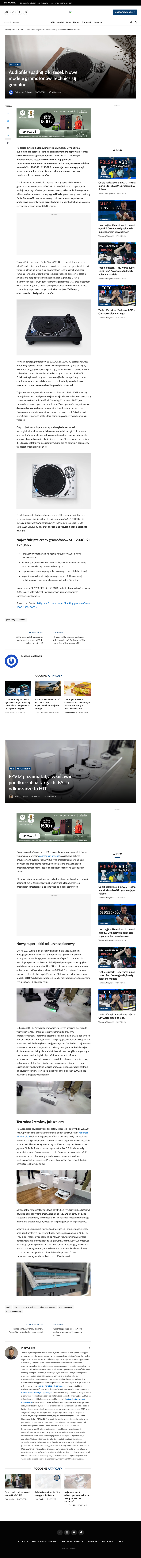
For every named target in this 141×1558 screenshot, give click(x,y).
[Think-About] (70, 12)
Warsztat (86, 22)
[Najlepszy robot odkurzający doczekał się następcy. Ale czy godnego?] (77, 1481)
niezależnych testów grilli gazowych (36, 1392)
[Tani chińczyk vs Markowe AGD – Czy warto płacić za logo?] (117, 295)
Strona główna (10, 29)
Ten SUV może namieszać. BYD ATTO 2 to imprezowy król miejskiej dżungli (47, 704)
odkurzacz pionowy (48, 1307)
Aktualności (23, 769)
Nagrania (105, 177)
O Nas (120, 1541)
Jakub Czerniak (41, 712)
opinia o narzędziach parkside (50, 1386)
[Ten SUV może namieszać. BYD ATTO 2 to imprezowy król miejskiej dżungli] (48, 688)
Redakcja (23, 1541)
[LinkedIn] (8, 135)
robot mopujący (65, 1307)
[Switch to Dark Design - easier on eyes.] (131, 22)
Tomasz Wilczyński (105, 193)
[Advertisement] (54, 235)
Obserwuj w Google (125, 12)
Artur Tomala (10, 712)
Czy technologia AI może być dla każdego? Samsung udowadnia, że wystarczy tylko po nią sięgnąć (17, 704)
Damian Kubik (70, 712)
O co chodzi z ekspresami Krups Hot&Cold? (17, 1494)
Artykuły (21, 29)
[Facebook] (8, 114)
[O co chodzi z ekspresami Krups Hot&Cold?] (18, 1481)
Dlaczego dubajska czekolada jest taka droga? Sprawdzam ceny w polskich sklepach (77, 704)
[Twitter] (8, 121)
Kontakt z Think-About (100, 1541)
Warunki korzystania (44, 1541)
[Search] (135, 22)
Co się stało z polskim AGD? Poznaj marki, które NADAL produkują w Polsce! (117, 186)
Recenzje (97, 22)
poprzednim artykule (49, 856)
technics (22, 619)
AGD (53, 22)
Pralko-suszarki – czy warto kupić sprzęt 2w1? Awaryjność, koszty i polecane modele (116, 271)
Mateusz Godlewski (25, 92)
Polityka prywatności (71, 1541)
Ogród (60, 22)
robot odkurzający (13, 1311)
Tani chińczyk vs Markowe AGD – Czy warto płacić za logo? (116, 312)
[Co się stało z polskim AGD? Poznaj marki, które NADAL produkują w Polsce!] (117, 168)
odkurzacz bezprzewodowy (25, 1307)
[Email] (8, 128)
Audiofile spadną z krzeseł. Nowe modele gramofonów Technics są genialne (67, 1331)
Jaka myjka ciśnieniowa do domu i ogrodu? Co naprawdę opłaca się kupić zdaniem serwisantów (47, 3)
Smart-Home (72, 22)
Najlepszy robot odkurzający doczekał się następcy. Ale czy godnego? (76, 1496)
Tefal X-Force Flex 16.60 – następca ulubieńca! (47, 1494)
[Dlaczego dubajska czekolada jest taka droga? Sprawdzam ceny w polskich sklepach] (77, 688)
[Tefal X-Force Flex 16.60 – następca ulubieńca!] (48, 1481)
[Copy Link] (8, 142)
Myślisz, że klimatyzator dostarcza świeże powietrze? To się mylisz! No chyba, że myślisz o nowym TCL (69, 640)
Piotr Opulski (22, 796)
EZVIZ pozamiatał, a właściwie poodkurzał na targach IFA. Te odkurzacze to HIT (29, 640)
